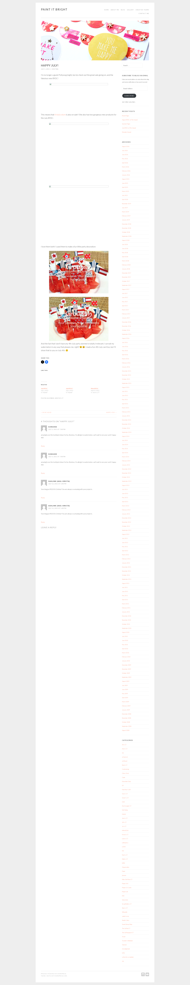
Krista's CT (59, 398)
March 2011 (125, 604)
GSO (123, 802)
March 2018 (125, 261)
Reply (43, 446)
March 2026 (125, 167)
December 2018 (126, 224)
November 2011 (126, 571)
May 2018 (125, 252)
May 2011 (125, 595)
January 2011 (126, 612)
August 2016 (125, 338)
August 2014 (125, 436)
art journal (125, 757)
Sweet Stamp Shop (127, 924)
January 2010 (126, 661)
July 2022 (125, 195)
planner (124, 875)
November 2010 (126, 620)
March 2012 (125, 555)
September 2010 (126, 628)
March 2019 (125, 212)
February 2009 (126, 706)
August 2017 (125, 289)
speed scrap (125, 916)
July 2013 (125, 489)
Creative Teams (142, 10)
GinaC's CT (125, 798)
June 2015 (125, 395)
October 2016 (126, 330)
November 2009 (126, 669)
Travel (123, 936)
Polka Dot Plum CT (127, 879)
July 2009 (125, 685)
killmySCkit (125, 830)
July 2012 (125, 538)
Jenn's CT (125, 818)
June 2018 (125, 248)
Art (123, 753)
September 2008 (126, 726)
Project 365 (125, 883)
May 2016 (125, 350)
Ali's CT (124, 744)
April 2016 (125, 354)
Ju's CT (124, 826)
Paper (123, 871)
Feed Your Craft (126, 789)
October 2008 (126, 722)
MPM (123, 863)
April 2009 (125, 697)
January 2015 (126, 416)
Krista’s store (60, 114)
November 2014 (126, 424)
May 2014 (125, 448)
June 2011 (125, 591)
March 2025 (125, 191)
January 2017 (126, 318)
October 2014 (126, 428)
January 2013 (126, 514)
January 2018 (126, 269)
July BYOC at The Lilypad (129, 128)
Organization (125, 867)
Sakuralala (125, 900)
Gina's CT (125, 794)
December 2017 (126, 273)
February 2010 (126, 657)
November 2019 (126, 203)
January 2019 (126, 220)
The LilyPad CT (126, 928)
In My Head (46, 412)
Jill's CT (124, 822)
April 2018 (125, 256)
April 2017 (125, 305)
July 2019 (125, 207)
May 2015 (125, 399)
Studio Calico (125, 920)
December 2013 (126, 469)
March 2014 (125, 457)
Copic (123, 777)
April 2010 (125, 648)
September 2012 (126, 530)
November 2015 (126, 375)
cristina (55, 69)
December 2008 (126, 714)
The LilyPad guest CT (127, 932)
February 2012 (126, 559)
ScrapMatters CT (127, 904)
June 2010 (125, 640)
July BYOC (44, 388)
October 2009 (126, 673)
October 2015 (126, 379)
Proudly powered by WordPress (53, 973)
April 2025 (125, 187)
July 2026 (125, 150)
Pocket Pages (125, 116)
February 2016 (126, 363)
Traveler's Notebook (127, 940)
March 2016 (125, 359)
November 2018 (126, 228)
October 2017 (126, 281)
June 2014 (125, 444)
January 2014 (126, 465)
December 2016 (126, 322)
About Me (115, 10)
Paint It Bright (54, 9)
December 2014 (126, 420)
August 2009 (125, 681)
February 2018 (126, 265)
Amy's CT (124, 749)
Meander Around (126, 132)
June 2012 (125, 542)
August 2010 (125, 632)
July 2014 (125, 440)
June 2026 (125, 154)
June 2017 (125, 297)
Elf (123, 785)
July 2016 (125, 342)
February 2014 (126, 461)
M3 (123, 851)
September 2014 (126, 432)
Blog (123, 10)
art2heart (124, 761)
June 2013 (125, 493)
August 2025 (125, 179)
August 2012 (125, 534)
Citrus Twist (125, 773)
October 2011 (126, 575)
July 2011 (125, 587)
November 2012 (126, 522)
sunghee (52, 427)
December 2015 (126, 371)
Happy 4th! (111, 412)
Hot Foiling (125, 810)
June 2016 (125, 346)
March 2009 (125, 701)
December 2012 (126, 518)
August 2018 (125, 240)
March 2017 (125, 310)
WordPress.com (60, 976)
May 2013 (125, 497)
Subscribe (129, 96)
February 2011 (126, 608)
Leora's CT (125, 838)
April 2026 (125, 163)
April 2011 (125, 599)
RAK (123, 896)
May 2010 (125, 644)
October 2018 (126, 232)
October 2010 (126, 624)
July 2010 (125, 636)
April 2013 (125, 501)
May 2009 (125, 693)
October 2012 (126, 526)
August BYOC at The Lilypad (130, 120)
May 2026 (125, 158)
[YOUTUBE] (147, 974)
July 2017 (125, 293)
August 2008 (125, 730)
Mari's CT (125, 855)
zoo (123, 961)
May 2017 (125, 301)
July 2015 (125, 391)
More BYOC (94, 388)
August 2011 (125, 583)
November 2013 (126, 473)
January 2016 (126, 367)
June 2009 (125, 689)
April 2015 (125, 404)
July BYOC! (69, 388)
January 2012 (126, 563)
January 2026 (126, 175)
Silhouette (124, 912)
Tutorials (124, 945)
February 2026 (126, 171)
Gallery (130, 10)
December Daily (126, 781)
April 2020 (125, 199)
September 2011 (126, 579)
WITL (123, 953)
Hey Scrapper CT (126, 806)
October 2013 (126, 477)
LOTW (124, 847)
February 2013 (126, 510)
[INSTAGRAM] (143, 974)
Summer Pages (126, 124)
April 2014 (125, 452)
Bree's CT (124, 765)
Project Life (125, 891)
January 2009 (126, 710)
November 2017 (126, 277)
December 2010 (126, 616)
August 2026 (125, 146)
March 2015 (125, 408)
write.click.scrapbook (128, 957)
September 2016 (126, 334)
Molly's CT (125, 859)
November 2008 (126, 718)
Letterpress (125, 842)
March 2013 (125, 506)
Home (106, 10)
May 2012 (125, 546)
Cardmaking (125, 769)
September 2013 (126, 481)
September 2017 (126, 285)
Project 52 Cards (126, 887)
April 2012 (125, 550)
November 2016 (126, 326)
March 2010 (125, 653)
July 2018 (125, 244)
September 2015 (126, 383)
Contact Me (144, 13)
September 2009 (126, 677)
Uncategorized (126, 949)
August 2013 (125, 485)
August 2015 (125, 387)
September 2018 (126, 236)
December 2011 (126, 567)
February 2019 (126, 216)
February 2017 (126, 314)
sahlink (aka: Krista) (59, 481)
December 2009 (126, 665)
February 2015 (126, 412)
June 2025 (125, 183)
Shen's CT (125, 908)
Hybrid (51, 398)
